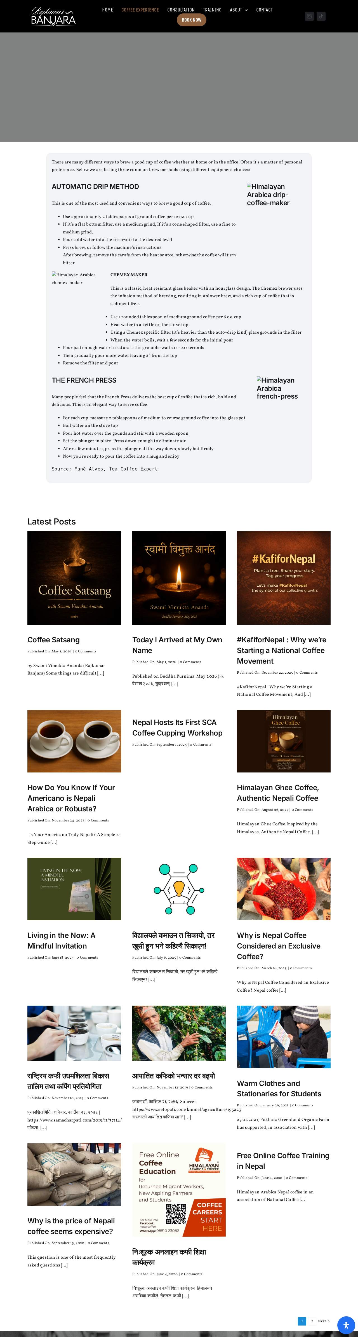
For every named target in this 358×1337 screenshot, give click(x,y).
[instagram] (309, 16)
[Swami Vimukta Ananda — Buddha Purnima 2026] (179, 533)
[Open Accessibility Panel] (346, 1325)
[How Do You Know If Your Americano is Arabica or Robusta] (74, 712)
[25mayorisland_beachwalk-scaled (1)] (74, 1008)
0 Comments (85, 651)
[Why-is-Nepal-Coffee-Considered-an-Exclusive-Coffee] (284, 860)
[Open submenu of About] (245, 9)
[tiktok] (321, 16)
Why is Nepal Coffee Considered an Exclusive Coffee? (278, 946)
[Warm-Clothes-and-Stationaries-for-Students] (284, 1008)
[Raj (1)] (53, 6)
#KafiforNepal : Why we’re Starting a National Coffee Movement (281, 650)
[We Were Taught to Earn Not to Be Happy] (179, 860)
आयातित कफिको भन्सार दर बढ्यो (173, 1075)
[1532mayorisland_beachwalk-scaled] (179, 1008)
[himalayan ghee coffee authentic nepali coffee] (284, 712)
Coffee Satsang (53, 639)
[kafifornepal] (284, 533)
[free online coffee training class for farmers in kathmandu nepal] (179, 1145)
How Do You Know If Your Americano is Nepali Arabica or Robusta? (71, 798)
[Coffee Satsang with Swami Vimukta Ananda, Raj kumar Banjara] (74, 533)
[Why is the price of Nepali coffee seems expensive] (74, 1145)
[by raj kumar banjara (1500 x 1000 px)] (74, 860)
